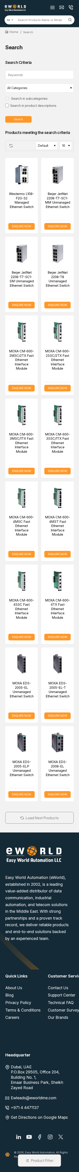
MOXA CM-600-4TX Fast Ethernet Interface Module (57, 609)
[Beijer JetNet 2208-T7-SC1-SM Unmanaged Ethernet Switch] (21, 253)
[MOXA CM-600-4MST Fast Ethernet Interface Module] (57, 497)
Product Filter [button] (42, 1160)
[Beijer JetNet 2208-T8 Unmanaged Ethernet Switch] (57, 253)
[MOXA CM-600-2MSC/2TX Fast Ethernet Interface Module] (21, 331)
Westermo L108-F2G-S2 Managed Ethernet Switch (21, 200)
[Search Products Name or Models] (70, 19)
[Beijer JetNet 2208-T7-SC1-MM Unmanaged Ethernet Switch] (57, 174)
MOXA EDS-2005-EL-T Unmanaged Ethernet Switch (58, 689)
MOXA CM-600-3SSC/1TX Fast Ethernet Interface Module (57, 443)
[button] (16, 161)
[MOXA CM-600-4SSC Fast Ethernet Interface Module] (21, 581)
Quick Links (16, 976)
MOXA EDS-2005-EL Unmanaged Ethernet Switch (22, 689)
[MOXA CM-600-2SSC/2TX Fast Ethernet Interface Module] (57, 331)
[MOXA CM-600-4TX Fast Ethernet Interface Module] (57, 581)
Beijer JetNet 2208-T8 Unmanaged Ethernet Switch (58, 279)
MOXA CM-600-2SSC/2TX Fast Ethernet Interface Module (57, 359)
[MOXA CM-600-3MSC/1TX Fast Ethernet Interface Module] (21, 414)
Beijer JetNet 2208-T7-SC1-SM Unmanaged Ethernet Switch (21, 279)
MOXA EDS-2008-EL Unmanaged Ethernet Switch (58, 768)
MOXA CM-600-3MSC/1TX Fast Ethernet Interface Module (21, 443)
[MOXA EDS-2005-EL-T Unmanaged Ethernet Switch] (57, 663)
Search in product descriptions (33, 105)
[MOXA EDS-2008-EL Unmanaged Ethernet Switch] (57, 742)
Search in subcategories (29, 98)
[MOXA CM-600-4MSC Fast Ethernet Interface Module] (21, 497)
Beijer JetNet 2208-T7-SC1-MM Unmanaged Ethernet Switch (57, 200)
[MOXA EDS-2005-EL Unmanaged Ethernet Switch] (21, 663)
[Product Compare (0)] (10, 145)
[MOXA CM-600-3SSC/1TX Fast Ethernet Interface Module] (57, 414)
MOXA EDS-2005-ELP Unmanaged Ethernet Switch (22, 768)
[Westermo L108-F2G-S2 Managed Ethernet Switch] (21, 174)
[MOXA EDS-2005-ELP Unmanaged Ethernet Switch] (21, 742)
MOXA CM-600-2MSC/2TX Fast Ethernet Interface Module (21, 359)
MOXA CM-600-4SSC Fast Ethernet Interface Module (21, 609)
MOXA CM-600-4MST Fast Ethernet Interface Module (57, 525)
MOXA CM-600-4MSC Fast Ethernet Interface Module (21, 525)
